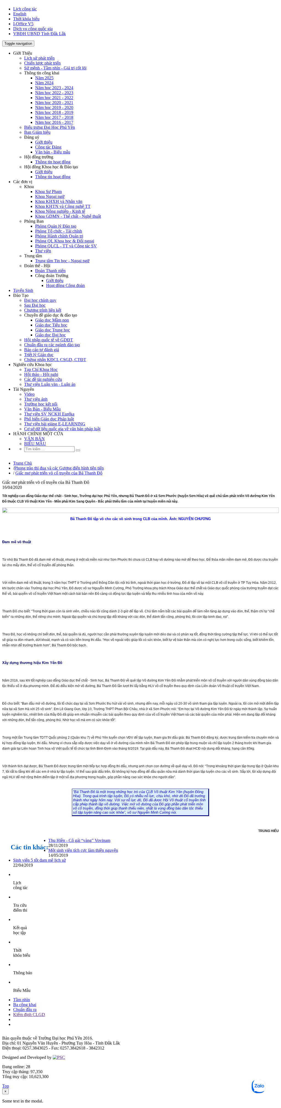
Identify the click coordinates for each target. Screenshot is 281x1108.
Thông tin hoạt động (53, 162)
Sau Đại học (35, 305)
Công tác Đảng (48, 147)
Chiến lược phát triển (42, 63)
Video (29, 394)
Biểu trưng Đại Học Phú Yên (49, 127)
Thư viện (43, 251)
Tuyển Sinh (23, 290)
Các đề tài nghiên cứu (43, 379)
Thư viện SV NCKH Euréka (49, 414)
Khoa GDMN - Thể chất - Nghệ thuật (68, 216)
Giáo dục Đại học (50, 335)
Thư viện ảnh (35, 399)
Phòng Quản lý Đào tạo (55, 226)
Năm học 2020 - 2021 (54, 102)
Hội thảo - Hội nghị (41, 374)
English (19, 14)
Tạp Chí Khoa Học (41, 369)
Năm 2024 (44, 82)
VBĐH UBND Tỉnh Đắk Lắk (39, 33)
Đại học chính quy (40, 300)
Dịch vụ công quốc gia (33, 28)
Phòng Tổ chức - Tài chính (58, 231)
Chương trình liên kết (42, 310)
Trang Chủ (22, 463)
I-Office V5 (23, 23)
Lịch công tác (25, 9)
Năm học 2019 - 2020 (54, 107)
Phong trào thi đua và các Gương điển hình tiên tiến (59, 468)
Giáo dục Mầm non (52, 320)
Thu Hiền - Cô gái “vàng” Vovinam (79, 840)
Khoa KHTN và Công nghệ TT (63, 206)
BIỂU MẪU (35, 443)
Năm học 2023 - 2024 (54, 87)
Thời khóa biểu (26, 18)
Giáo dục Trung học (52, 330)
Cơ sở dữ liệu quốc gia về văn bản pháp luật (62, 428)
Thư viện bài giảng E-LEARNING (54, 424)
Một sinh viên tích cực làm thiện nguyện (83, 850)
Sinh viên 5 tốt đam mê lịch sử (39, 860)
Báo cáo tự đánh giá (41, 349)
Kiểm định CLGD (29, 1014)
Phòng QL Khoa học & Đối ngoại (64, 241)
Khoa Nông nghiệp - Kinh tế (60, 211)
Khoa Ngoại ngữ (49, 196)
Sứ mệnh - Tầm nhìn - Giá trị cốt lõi (55, 68)
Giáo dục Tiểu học (51, 325)
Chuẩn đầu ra (24, 1009)
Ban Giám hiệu (37, 132)
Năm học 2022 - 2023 (54, 92)
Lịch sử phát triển (39, 58)
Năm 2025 (44, 78)
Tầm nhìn (21, 999)
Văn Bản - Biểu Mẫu (42, 409)
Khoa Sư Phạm (48, 191)
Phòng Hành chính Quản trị (59, 236)
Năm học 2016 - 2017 (54, 122)
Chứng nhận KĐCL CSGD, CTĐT (55, 359)
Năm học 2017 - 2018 (54, 117)
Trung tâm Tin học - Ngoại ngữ (62, 260)
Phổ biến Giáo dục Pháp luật (49, 419)
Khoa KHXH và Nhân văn (58, 201)
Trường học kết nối (40, 404)
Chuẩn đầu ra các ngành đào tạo (52, 344)
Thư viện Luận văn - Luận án (49, 384)
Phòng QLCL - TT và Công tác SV (66, 246)
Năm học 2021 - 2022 (54, 97)
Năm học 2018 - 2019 (54, 112)
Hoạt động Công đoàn (65, 285)
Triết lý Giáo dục (39, 354)
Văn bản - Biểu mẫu (52, 152)
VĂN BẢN (34, 438)
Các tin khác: (29, 847)
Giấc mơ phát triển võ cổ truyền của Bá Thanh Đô (58, 473)
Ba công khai (24, 1004)
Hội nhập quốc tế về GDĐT (48, 339)
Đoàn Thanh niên (50, 270)
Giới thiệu (43, 142)
